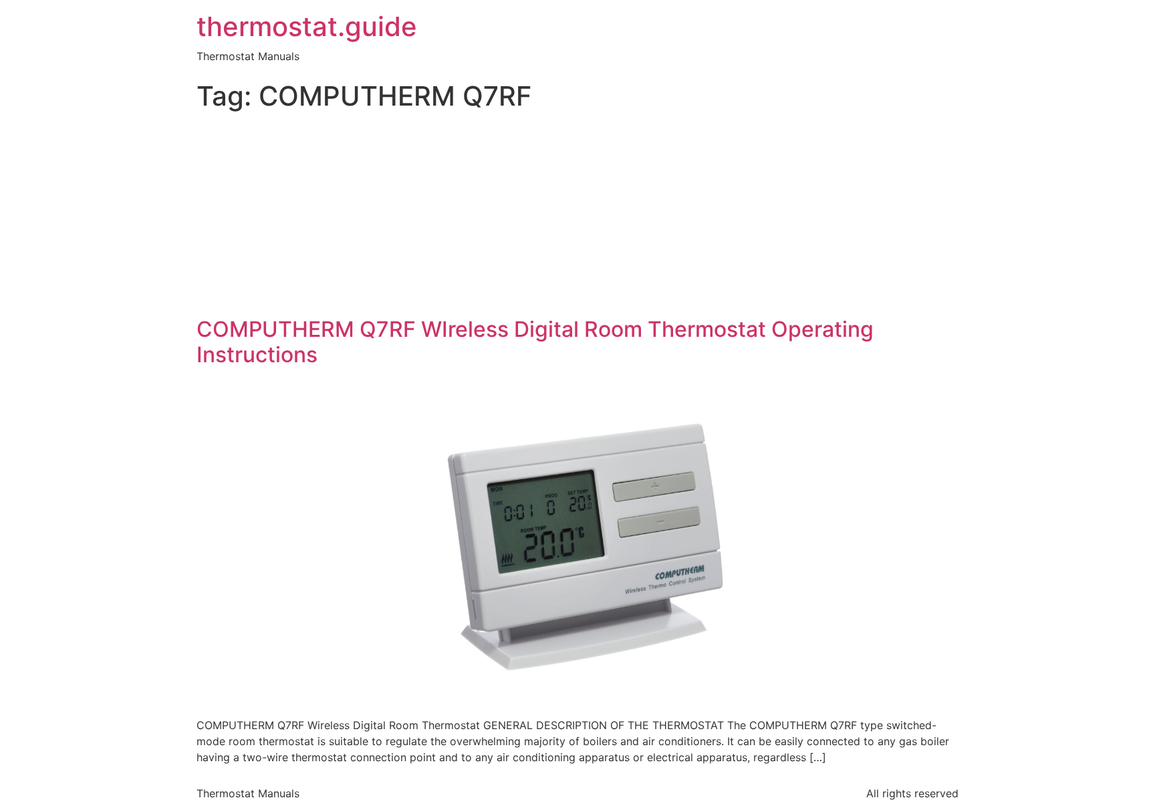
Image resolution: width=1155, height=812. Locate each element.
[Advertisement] (577, 216)
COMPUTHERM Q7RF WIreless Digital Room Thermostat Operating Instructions (535, 342)
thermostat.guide (307, 27)
